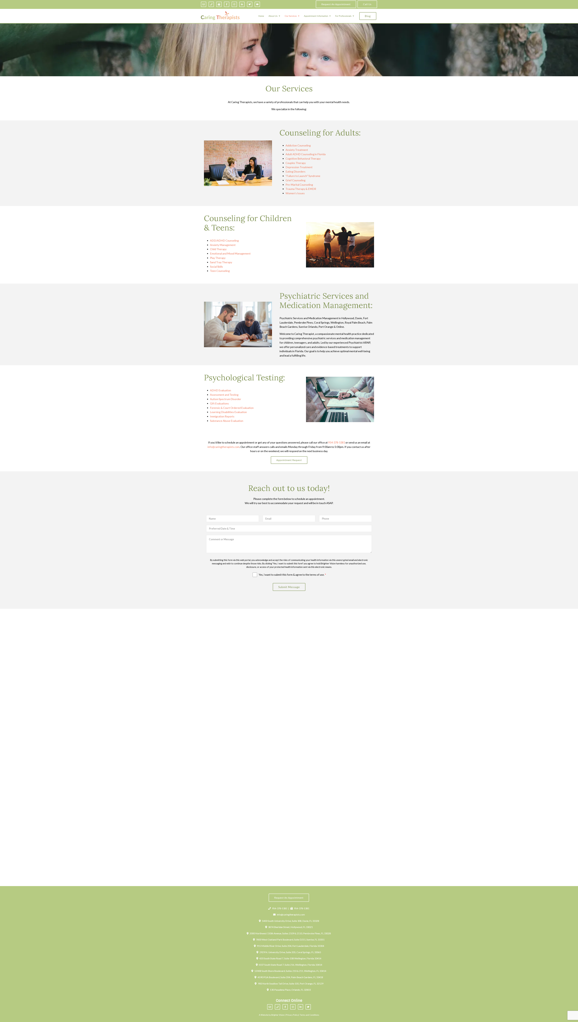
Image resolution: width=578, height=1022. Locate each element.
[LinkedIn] (242, 4)
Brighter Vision (277, 1015)
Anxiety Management (223, 245)
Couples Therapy (296, 163)
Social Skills (216, 266)
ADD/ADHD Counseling (224, 240)
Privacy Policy (292, 1015)
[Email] (203, 4)
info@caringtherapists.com (223, 446)
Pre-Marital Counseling (299, 184)
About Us (273, 16)
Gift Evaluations (219, 403)
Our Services (291, 16)
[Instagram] (234, 4)
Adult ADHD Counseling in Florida (306, 154)
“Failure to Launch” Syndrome (303, 176)
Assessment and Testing (224, 394)
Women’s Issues (295, 193)
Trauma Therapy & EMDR (301, 188)
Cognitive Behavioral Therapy (303, 158)
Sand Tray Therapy (221, 262)
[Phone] (211, 4)
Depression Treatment (299, 167)
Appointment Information (316, 16)
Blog (368, 16)
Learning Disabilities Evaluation (228, 412)
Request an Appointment (336, 4)
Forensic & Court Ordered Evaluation (232, 407)
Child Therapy (218, 249)
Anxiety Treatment (297, 149)
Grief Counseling (295, 180)
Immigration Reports (222, 416)
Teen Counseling (220, 270)
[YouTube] (257, 4)
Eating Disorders (295, 171)
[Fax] (219, 4)
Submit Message (289, 587)
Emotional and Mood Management (230, 253)
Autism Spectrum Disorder (225, 399)
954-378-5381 (336, 442)
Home (261, 16)
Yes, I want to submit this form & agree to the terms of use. (292, 574)
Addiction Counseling (298, 145)
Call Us (367, 4)
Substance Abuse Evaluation (226, 420)
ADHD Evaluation (220, 390)
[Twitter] (249, 4)
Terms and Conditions (309, 1015)
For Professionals (343, 16)
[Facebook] (226, 4)
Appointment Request (289, 460)
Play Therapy (217, 257)
